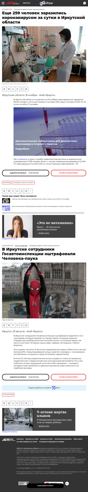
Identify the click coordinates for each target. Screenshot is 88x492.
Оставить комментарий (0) (68, 173)
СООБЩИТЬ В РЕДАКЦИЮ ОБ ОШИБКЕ (51, 442)
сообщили (22, 159)
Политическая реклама (63, 439)
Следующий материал (45, 485)
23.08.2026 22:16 (7, 245)
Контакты (20, 439)
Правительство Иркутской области (15, 83)
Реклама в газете (46, 439)
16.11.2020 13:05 (7, 9)
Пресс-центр (77, 439)
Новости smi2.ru (9, 239)
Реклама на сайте (31, 439)
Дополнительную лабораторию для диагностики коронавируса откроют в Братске (46, 142)
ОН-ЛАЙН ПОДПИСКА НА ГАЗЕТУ (27, 442)
